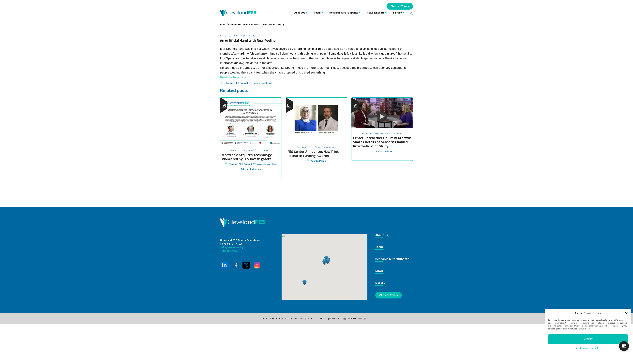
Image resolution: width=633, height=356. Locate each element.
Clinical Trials (400, 6)
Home (223, 25)
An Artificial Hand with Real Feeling (267, 25)
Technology (255, 169)
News (259, 164)
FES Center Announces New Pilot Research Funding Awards (313, 154)
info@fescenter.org (231, 247)
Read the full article (233, 77)
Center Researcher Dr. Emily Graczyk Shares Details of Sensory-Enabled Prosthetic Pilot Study (382, 142)
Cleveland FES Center (238, 25)
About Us (299, 13)
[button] (626, 313)
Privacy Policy (589, 348)
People (256, 83)
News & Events (375, 13)
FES (249, 83)
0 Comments (264, 150)
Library (397, 13)
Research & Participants (343, 13)
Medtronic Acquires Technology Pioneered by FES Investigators (247, 157)
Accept (588, 339)
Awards (314, 161)
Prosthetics (266, 83)
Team (317, 13)
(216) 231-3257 (228, 251)
